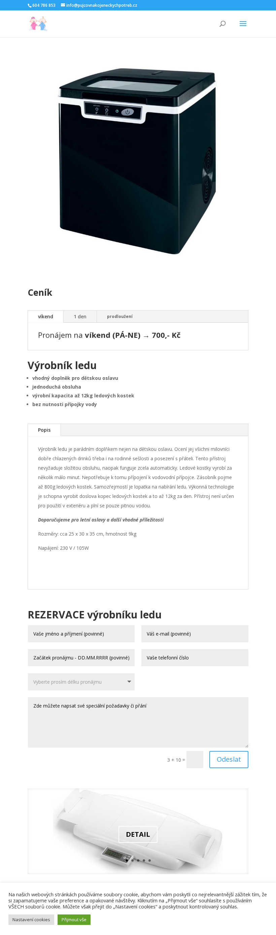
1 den (80, 316)
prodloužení (120, 316)
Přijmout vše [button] (74, 919)
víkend (45, 316)
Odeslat (229, 759)
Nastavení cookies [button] (31, 919)
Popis (44, 430)
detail (138, 834)
